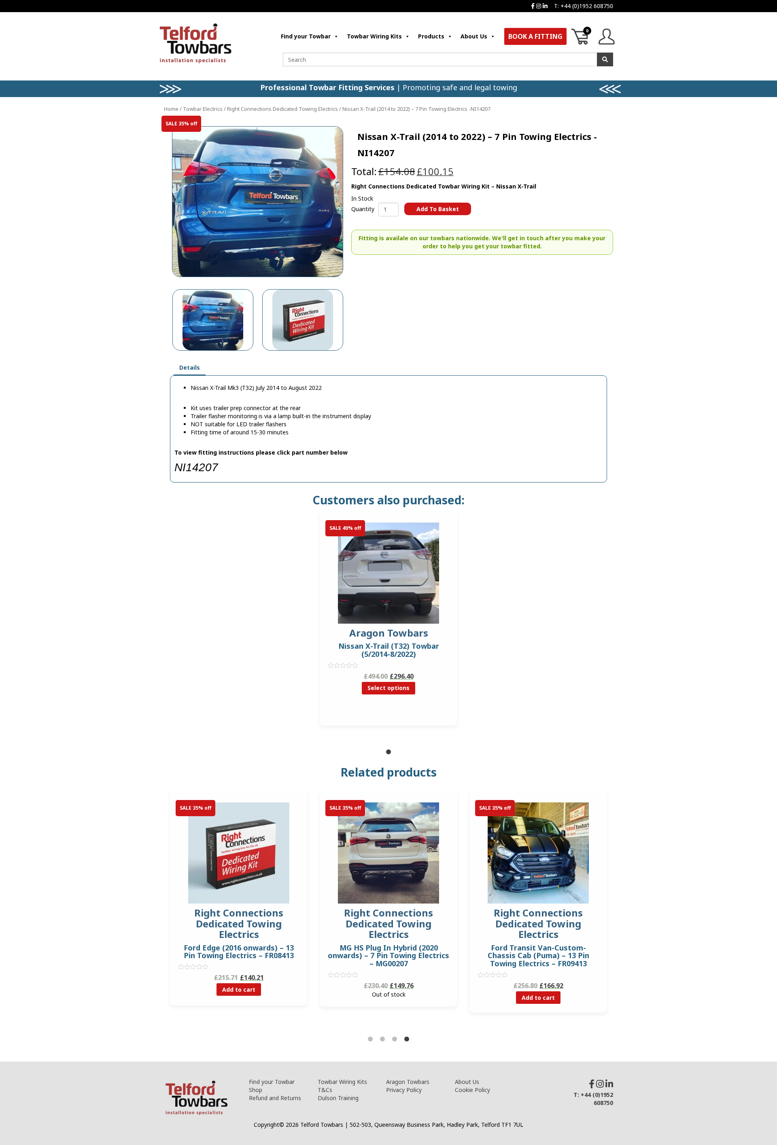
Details (189, 367)
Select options (388, 688)
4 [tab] (407, 1039)
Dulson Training (338, 1098)
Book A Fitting (535, 36)
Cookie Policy (472, 1090)
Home (171, 108)
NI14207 (196, 467)
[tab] (190, 368)
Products (431, 36)
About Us (474, 36)
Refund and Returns (275, 1098)
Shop (255, 1090)
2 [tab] (382, 1039)
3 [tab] (395, 1039)
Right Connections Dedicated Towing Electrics (282, 108)
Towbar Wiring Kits (374, 36)
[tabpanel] (388, 624)
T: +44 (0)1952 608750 (583, 6)
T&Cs (325, 1090)
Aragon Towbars (407, 1082)
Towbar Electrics (203, 108)
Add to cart (238, 989)
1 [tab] (388, 752)
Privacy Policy (404, 1090)
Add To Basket (437, 209)
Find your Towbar (306, 36)
